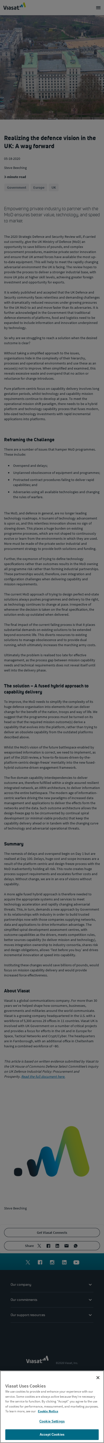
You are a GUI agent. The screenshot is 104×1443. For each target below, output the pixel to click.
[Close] (97, 1377)
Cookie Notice (48, 1411)
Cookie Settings (52, 1421)
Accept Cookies (52, 1434)
